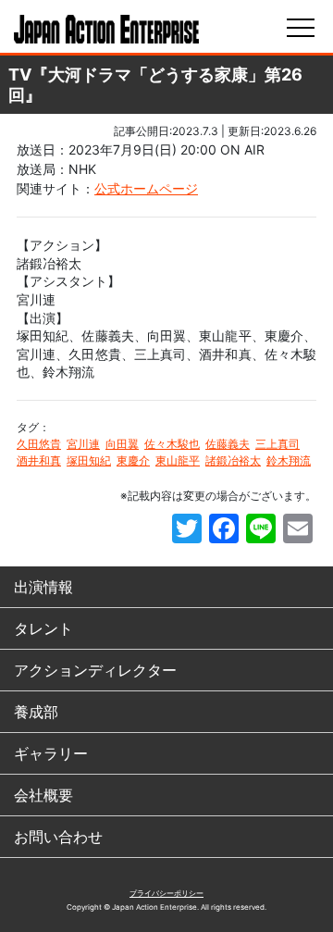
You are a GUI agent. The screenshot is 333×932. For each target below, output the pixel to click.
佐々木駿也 (172, 444)
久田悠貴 (39, 444)
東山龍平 (177, 460)
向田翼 (122, 444)
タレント (43, 628)
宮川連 (83, 444)
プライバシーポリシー (167, 893)
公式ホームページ (146, 188)
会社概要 (43, 795)
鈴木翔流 (288, 460)
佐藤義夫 (227, 444)
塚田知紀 (89, 460)
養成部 (36, 711)
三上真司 (277, 444)
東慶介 (133, 460)
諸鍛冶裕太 (233, 460)
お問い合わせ (58, 836)
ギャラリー (51, 753)
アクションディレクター (95, 670)
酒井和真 (39, 460)
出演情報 (43, 587)
